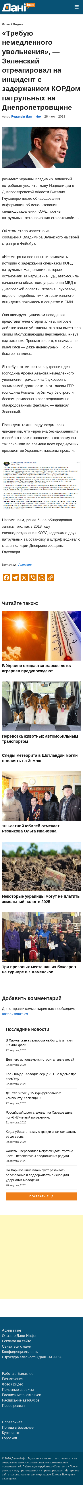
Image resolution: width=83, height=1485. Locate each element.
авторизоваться (15, 1014)
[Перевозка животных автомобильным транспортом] (41, 730)
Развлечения (12, 1379)
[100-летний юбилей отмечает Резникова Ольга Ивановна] (41, 820)
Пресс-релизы (13, 1406)
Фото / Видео (12, 24)
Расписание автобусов (21, 1400)
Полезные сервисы (18, 1389)
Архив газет (11, 1330)
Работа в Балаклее (17, 1373)
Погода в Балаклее (18, 1427)
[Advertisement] (41, 1257)
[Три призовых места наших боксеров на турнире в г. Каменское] (41, 960)
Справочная (12, 1422)
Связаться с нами (16, 1346)
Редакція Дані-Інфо (26, 116)
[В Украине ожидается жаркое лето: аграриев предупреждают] (41, 659)
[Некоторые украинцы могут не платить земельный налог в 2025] (41, 890)
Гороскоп (9, 1438)
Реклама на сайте (16, 1341)
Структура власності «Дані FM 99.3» (32, 1357)
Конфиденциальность (20, 1352)
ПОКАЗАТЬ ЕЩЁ (41, 1196)
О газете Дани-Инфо (19, 1336)
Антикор (25, 564)
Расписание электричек (21, 1395)
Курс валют (11, 1433)
